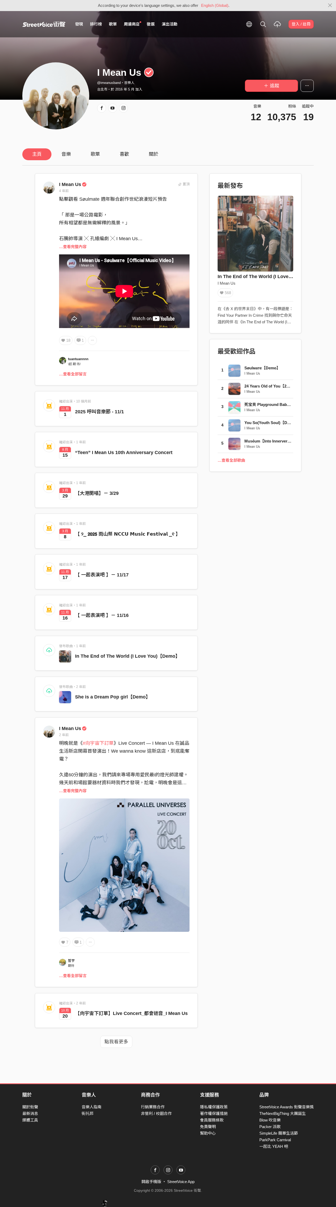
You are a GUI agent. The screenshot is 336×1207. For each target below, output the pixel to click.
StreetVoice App (181, 1181)
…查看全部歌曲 (231, 460)
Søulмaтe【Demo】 (262, 368)
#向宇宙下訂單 (98, 743)
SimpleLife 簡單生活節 (278, 1133)
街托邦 (87, 1113)
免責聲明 (208, 1126)
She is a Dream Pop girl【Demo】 (112, 697)
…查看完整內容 (73, 246)
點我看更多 (116, 1041)
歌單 (113, 24)
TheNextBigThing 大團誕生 (282, 1113)
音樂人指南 (91, 1107)
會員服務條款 (212, 1120)
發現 (79, 24)
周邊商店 (132, 24)
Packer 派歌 (270, 1126)
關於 (153, 154)
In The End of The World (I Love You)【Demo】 (127, 656)
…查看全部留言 (73, 374)
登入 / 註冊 (301, 24)
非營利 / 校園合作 (156, 1113)
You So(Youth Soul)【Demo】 (271, 422)
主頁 (37, 154)
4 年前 (64, 191)
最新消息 (30, 1113)
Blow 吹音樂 (270, 1120)
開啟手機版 (151, 1181)
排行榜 (96, 24)
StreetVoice (44, 24)
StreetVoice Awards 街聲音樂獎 (286, 1107)
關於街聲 (30, 1107)
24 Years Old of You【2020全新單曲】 (278, 386)
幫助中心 (208, 1133)
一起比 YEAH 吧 (273, 1146)
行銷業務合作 (153, 1107)
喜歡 (124, 154)
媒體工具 (30, 1120)
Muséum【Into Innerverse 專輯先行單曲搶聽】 (286, 441)
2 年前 (64, 735)
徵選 (151, 24)
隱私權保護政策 (214, 1107)
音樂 (66, 154)
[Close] (330, 5)
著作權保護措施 (214, 1113)
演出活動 (169, 24)
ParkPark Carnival (275, 1140)
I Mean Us (70, 184)
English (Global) (214, 5)
